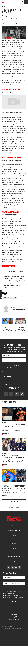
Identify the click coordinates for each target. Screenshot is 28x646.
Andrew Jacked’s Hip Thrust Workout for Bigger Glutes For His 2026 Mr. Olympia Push (14, 488)
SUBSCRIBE (7, 376)
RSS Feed (14, 551)
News (7, 326)
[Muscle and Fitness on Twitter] (11, 394)
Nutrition (14, 528)
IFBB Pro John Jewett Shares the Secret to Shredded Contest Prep (14, 426)
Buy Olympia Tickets (14, 556)
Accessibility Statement (14, 619)
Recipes (14, 535)
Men (14, 367)
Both (10, 367)
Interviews (20, 326)
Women (19, 367)
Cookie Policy (14, 617)
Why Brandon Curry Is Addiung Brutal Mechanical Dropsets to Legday (13, 457)
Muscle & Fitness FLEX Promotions (12, 371)
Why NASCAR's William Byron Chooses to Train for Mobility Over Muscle (20, 331)
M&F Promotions (9, 593)
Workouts (14, 525)
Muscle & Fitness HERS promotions (14, 595)
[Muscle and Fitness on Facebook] (6, 394)
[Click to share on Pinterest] (1, 297)
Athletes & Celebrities (14, 530)
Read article (6, 433)
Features (14, 533)
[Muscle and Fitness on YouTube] (17, 394)
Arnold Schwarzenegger (10, 297)
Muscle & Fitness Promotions (11, 370)
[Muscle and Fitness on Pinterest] (22, 394)
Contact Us (14, 613)
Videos (14, 543)
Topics (14, 541)
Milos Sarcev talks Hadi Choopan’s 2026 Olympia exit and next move (8, 331)
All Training (14, 501)
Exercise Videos (14, 546)
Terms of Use (14, 614)
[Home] (3, 3)
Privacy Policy (14, 616)
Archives (14, 559)
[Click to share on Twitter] (1, 294)
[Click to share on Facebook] (1, 291)
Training (4, 6)
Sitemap (14, 561)
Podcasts (14, 548)
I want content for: (14, 365)
